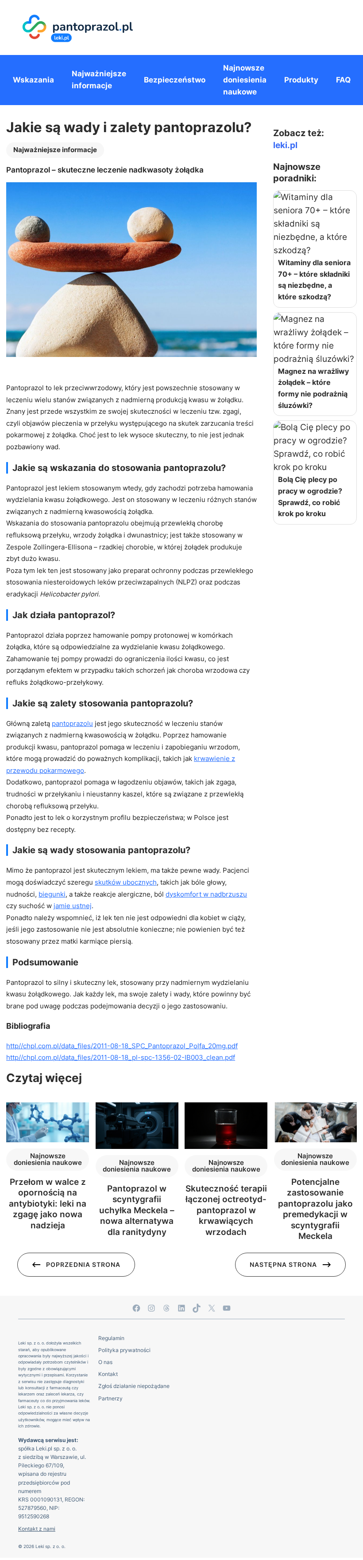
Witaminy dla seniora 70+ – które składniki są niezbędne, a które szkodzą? (314, 279)
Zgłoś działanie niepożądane (134, 1386)
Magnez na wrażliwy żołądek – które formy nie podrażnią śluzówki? (313, 388)
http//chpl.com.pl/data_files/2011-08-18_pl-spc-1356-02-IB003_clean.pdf (120, 1058)
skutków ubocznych (126, 882)
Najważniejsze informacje (55, 150)
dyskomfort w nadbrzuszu (206, 894)
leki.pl (285, 145)
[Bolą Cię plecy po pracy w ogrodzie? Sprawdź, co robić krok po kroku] (315, 447)
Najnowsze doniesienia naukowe (48, 1159)
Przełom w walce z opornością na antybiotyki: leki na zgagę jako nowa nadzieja (47, 1204)
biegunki (52, 894)
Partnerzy (110, 1398)
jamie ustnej (73, 906)
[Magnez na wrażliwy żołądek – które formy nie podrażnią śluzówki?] (315, 339)
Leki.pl (44, 1448)
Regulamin (111, 1338)
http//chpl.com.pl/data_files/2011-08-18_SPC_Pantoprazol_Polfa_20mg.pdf (122, 1046)
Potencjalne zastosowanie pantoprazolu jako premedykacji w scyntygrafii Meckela (315, 1209)
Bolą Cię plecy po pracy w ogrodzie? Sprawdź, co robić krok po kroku (310, 496)
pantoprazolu (72, 724)
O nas (105, 1362)
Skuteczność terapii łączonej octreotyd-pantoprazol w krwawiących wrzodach (226, 1210)
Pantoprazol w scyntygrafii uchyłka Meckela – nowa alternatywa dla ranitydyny (136, 1210)
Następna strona (283, 1264)
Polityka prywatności (124, 1350)
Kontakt (108, 1374)
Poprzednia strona (83, 1264)
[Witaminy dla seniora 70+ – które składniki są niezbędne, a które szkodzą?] (315, 224)
